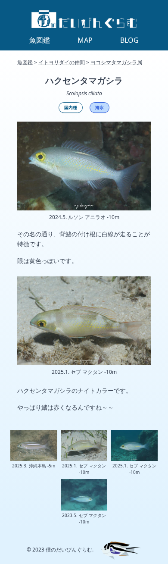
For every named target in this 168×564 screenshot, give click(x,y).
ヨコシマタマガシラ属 (116, 62)
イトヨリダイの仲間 (61, 62)
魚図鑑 (25, 62)
